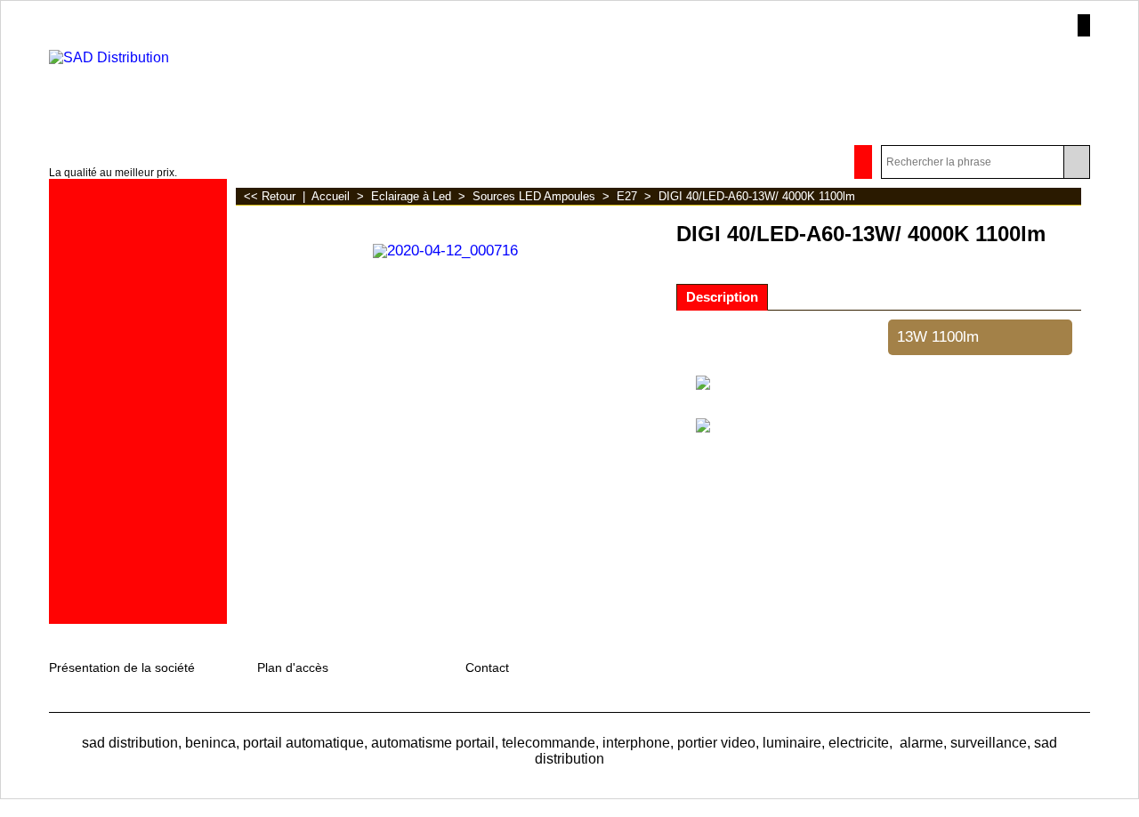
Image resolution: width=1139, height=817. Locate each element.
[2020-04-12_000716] (445, 248)
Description (722, 297)
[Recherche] (1076, 162)
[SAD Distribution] (190, 83)
